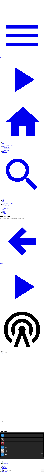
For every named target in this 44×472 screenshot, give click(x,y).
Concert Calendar (6, 147)
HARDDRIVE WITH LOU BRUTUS (8, 145)
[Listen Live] (22, 286)
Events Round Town (7, 148)
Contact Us (3, 151)
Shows (3, 143)
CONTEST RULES (6, 150)
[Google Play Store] (5, 463)
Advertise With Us (4, 152)
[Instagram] (4, 212)
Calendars (3, 146)
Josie (4, 144)
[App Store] (4, 213)
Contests (3, 149)
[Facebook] (4, 211)
